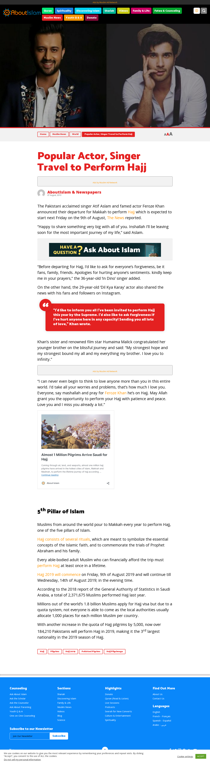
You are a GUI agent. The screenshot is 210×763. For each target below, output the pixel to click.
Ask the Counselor (19, 702)
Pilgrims (54, 651)
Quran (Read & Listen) (117, 698)
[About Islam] (22, 13)
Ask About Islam (18, 694)
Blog (59, 715)
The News (115, 217)
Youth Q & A (74, 18)
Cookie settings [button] (185, 756)
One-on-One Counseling (22, 715)
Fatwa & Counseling (167, 11)
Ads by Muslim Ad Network (105, 2)
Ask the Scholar (18, 698)
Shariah (109, 11)
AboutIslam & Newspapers (74, 192)
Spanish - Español (162, 720)
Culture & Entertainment (118, 715)
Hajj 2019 (70, 651)
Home (43, 134)
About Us (157, 694)
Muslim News (52, 18)
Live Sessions (112, 702)
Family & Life (141, 11)
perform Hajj (48, 565)
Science (61, 719)
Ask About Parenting (20, 707)
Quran (48, 11)
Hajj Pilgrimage (115, 651)
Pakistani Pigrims (91, 651)
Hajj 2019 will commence (59, 574)
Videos (123, 11)
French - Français (161, 716)
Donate (92, 18)
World (75, 134)
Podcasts (110, 707)
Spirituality (64, 11)
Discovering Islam (88, 11)
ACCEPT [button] (200, 756)
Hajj (131, 211)
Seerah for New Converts (118, 711)
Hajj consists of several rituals (63, 539)
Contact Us (158, 698)
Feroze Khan (116, 392)
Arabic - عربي (159, 724)
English (156, 711)
